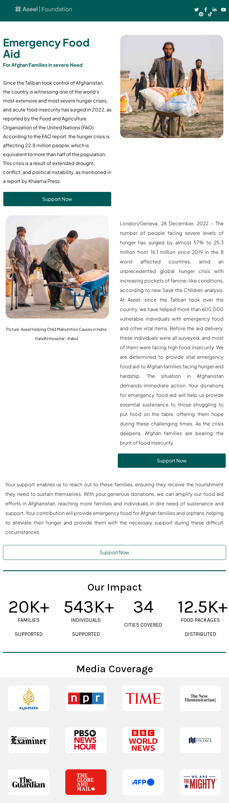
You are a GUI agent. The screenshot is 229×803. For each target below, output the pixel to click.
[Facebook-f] (205, 9)
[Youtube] (223, 9)
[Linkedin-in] (214, 9)
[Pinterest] (201, 14)
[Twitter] (196, 9)
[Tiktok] (210, 14)
